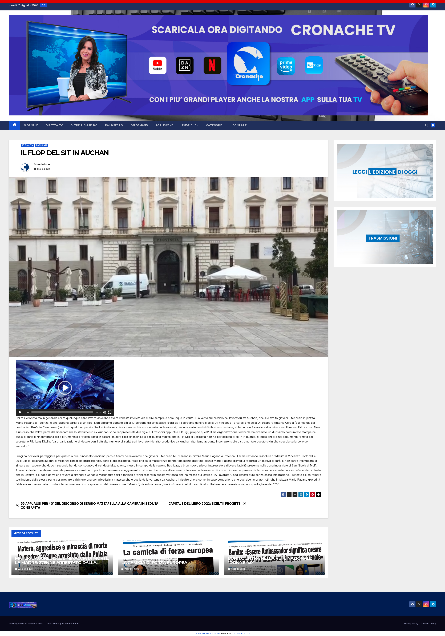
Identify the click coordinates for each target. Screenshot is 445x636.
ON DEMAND (139, 125)
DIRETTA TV (54, 125)
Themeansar (72, 623)
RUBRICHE (189, 125)
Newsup (57, 623)
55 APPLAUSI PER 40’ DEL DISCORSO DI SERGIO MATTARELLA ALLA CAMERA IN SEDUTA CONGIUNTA (89, 506)
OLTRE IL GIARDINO (84, 125)
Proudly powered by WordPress (26, 623)
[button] (426, 125)
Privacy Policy (410, 623)
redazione (43, 164)
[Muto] (104, 412)
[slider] (62, 412)
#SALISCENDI (165, 125)
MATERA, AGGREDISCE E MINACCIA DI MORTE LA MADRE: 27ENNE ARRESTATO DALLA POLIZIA (61, 562)
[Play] (20, 412)
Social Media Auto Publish (208, 633)
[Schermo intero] (110, 412)
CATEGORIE (214, 125)
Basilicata (41, 145)
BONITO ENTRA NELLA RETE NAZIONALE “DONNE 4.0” (270, 560)
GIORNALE (31, 125)
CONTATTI (240, 125)
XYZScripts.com (242, 633)
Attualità (27, 145)
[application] (65, 388)
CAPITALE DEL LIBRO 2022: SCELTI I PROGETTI (204, 504)
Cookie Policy (429, 623)
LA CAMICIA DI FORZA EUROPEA (154, 562)
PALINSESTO (114, 125)
